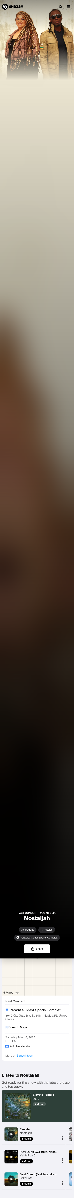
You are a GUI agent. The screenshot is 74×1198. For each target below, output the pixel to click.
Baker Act (26, 1178)
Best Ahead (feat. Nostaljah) (38, 1174)
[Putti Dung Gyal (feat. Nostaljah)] (11, 1156)
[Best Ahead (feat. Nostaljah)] (11, 1179)
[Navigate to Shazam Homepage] (12, 7)
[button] (68, 6)
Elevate (25, 1129)
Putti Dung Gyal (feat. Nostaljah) (41, 1152)
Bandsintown (25, 1055)
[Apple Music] (43, 1104)
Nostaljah (26, 1133)
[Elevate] (11, 1134)
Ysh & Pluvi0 (27, 1155)
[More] (62, 1138)
